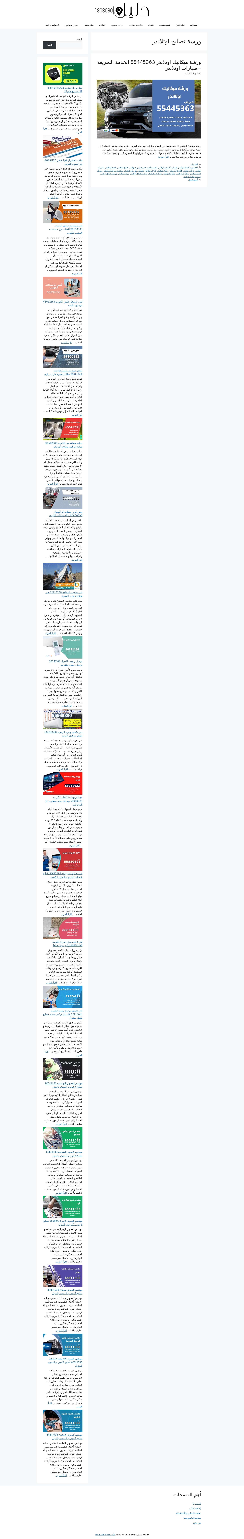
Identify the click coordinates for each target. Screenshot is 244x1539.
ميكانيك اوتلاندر (183, 173)
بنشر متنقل (89, 25)
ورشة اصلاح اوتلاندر (138, 173)
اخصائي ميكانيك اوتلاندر (188, 167)
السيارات (194, 25)
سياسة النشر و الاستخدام (188, 1513)
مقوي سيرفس (71, 25)
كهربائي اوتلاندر (130, 170)
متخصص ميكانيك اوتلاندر (113, 170)
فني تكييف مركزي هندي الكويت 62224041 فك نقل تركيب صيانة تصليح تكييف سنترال (62, 1014)
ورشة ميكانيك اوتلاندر (192, 176)
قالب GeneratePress (105, 1534)
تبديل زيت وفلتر (136, 167)
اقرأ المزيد (163, 156)
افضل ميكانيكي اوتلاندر (167, 167)
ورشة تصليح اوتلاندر (109, 173)
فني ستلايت (164, 25)
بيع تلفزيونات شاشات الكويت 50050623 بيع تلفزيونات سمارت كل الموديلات (63, 801)
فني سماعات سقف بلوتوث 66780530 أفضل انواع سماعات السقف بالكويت (65, 229)
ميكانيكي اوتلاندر (155, 173)
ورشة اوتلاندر (123, 173)
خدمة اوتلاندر (110, 167)
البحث (79, 39)
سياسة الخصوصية (192, 1517)
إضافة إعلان (195, 1508)
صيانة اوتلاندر (188, 170)
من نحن (197, 1522)
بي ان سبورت (117, 25)
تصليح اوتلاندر (123, 167)
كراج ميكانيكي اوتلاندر (147, 170)
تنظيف (102, 25)
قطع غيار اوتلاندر (175, 170)
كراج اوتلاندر (162, 170)
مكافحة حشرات (136, 25)
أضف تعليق (193, 179)
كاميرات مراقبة (52, 25)
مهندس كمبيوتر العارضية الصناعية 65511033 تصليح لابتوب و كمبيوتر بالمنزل (65, 1362)
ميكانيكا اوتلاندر (169, 173)
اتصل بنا (197, 1503)
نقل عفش (180, 25)
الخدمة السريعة (150, 167)
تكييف (151, 25)
